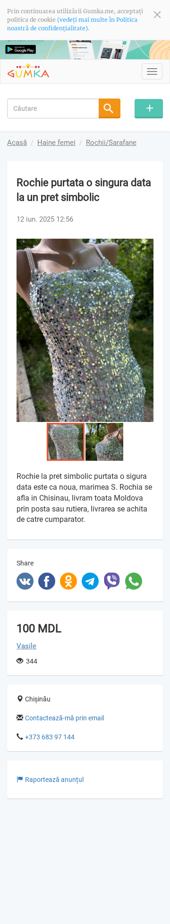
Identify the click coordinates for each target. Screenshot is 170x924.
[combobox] (53, 108)
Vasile (26, 646)
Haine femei (56, 142)
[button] (145, 247)
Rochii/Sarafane (111, 142)
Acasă (17, 142)
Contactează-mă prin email (64, 718)
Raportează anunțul (54, 779)
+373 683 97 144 (50, 737)
